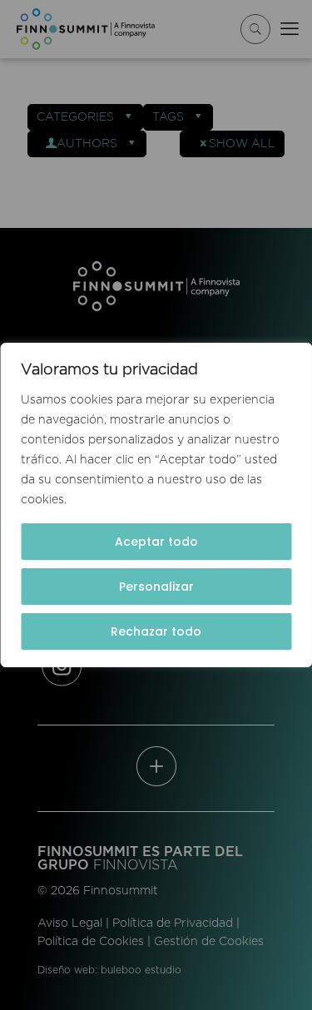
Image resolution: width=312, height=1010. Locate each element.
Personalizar (156, 586)
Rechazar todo (156, 631)
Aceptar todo (156, 541)
